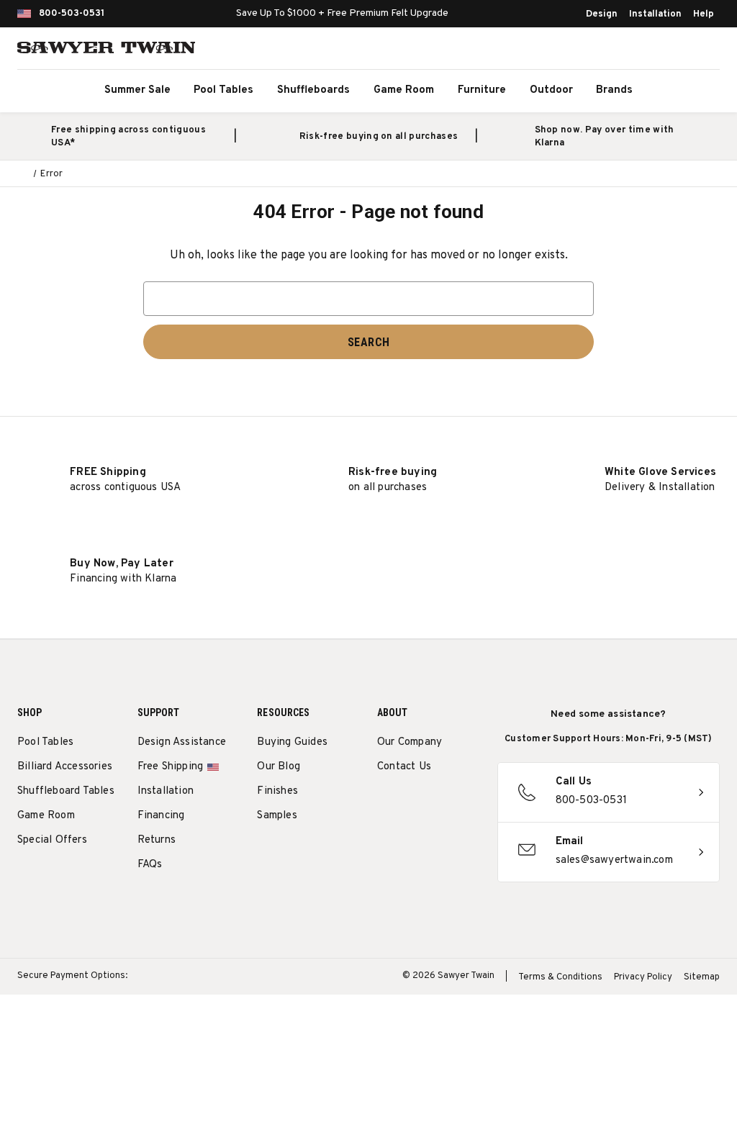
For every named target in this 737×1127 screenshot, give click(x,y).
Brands (614, 90)
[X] (384, 837)
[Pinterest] (438, 803)
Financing (161, 816)
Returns (156, 840)
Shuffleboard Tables (65, 791)
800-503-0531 (71, 13)
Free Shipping (170, 767)
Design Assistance (181, 742)
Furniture (482, 90)
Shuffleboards (313, 90)
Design (602, 14)
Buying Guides (292, 742)
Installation (655, 14)
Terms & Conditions (560, 977)
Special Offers (52, 840)
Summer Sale (137, 90)
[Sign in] (672, 50)
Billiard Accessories (64, 767)
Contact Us (404, 767)
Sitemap (702, 977)
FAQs (150, 865)
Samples (277, 816)
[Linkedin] (411, 837)
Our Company (409, 742)
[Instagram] (384, 803)
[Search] (640, 50)
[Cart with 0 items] (704, 50)
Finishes (277, 791)
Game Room (404, 90)
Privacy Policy (643, 977)
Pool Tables (223, 90)
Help (703, 14)
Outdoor (551, 90)
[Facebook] (411, 803)
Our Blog (278, 767)
